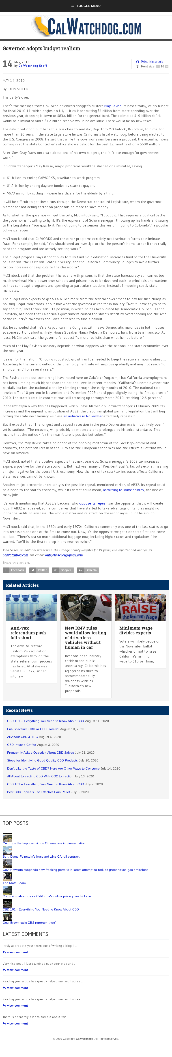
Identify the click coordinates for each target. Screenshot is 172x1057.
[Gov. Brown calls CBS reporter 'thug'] (7, 913)
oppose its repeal (93, 503)
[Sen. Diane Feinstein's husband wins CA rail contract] (7, 847)
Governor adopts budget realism (42, 48)
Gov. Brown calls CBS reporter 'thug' (29, 922)
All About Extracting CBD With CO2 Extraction (40, 776)
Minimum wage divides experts (136, 630)
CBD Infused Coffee (21, 744)
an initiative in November (83, 416)
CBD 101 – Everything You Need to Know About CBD (45, 721)
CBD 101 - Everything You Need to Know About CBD (41, 909)
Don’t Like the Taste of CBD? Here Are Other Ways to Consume (53, 768)
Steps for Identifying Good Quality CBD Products (42, 760)
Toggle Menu (88, 6)
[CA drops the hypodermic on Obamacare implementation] (7, 834)
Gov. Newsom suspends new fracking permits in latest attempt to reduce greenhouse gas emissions (75, 869)
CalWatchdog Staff (33, 66)
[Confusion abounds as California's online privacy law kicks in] (7, 887)
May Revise (112, 106)
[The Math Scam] (7, 874)
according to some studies (123, 490)
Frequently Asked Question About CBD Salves (40, 752)
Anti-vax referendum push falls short (28, 632)
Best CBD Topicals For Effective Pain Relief (38, 792)
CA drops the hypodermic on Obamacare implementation (44, 843)
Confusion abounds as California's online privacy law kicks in (47, 896)
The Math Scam (14, 883)
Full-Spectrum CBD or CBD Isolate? (33, 729)
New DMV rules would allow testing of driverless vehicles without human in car (85, 637)
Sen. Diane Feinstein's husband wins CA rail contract (41, 856)
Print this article (152, 61)
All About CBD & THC (22, 737)
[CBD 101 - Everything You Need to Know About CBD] (7, 900)
